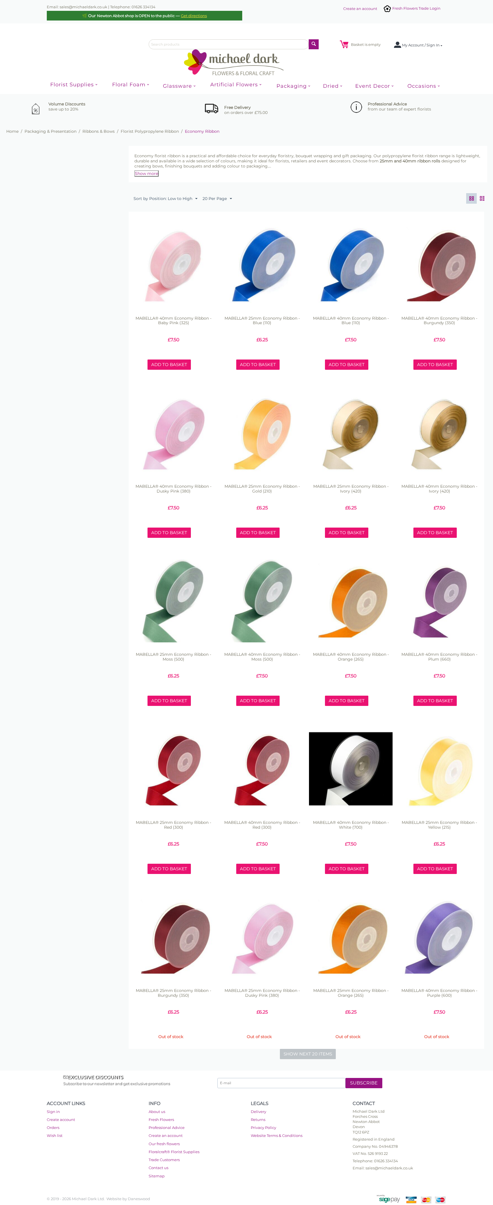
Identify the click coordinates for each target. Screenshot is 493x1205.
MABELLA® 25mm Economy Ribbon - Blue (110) (262, 321)
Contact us (158, 1167)
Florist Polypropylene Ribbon (150, 131)
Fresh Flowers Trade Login (416, 8)
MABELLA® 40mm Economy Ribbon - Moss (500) (262, 657)
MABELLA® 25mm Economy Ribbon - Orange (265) (351, 993)
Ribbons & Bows (98, 131)
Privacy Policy (263, 1127)
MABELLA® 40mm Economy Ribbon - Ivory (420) (439, 489)
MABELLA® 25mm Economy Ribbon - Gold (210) (262, 489)
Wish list (54, 1135)
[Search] (314, 44)
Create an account (360, 8)
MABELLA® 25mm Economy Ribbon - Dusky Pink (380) (262, 993)
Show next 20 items (308, 1054)
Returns (258, 1119)
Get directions (194, 15)
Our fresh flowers (164, 1143)
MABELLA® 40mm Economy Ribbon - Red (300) (262, 825)
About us (157, 1111)
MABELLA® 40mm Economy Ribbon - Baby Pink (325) (173, 321)
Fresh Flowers (161, 1119)
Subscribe (364, 1083)
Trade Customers (164, 1159)
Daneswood (139, 1198)
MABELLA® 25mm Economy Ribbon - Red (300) (173, 825)
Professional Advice (167, 1127)
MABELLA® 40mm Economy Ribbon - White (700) (351, 825)
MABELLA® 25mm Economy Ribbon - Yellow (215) (439, 825)
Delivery (258, 1111)
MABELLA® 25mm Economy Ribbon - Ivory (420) (351, 489)
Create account (61, 1119)
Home (12, 131)
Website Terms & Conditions (276, 1135)
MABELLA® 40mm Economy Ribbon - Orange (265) (351, 657)
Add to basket (169, 364)
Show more (146, 173)
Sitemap (157, 1176)
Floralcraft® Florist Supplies (174, 1151)
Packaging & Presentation (50, 131)
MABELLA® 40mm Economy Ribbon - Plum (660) (439, 657)
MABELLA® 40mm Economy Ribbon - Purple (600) (439, 993)
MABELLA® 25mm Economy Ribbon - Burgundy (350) (173, 993)
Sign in (53, 1111)
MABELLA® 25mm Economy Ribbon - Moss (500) (173, 657)
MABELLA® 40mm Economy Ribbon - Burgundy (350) (439, 321)
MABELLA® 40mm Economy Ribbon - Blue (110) (351, 321)
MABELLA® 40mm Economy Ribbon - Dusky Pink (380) (173, 489)
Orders (53, 1127)
